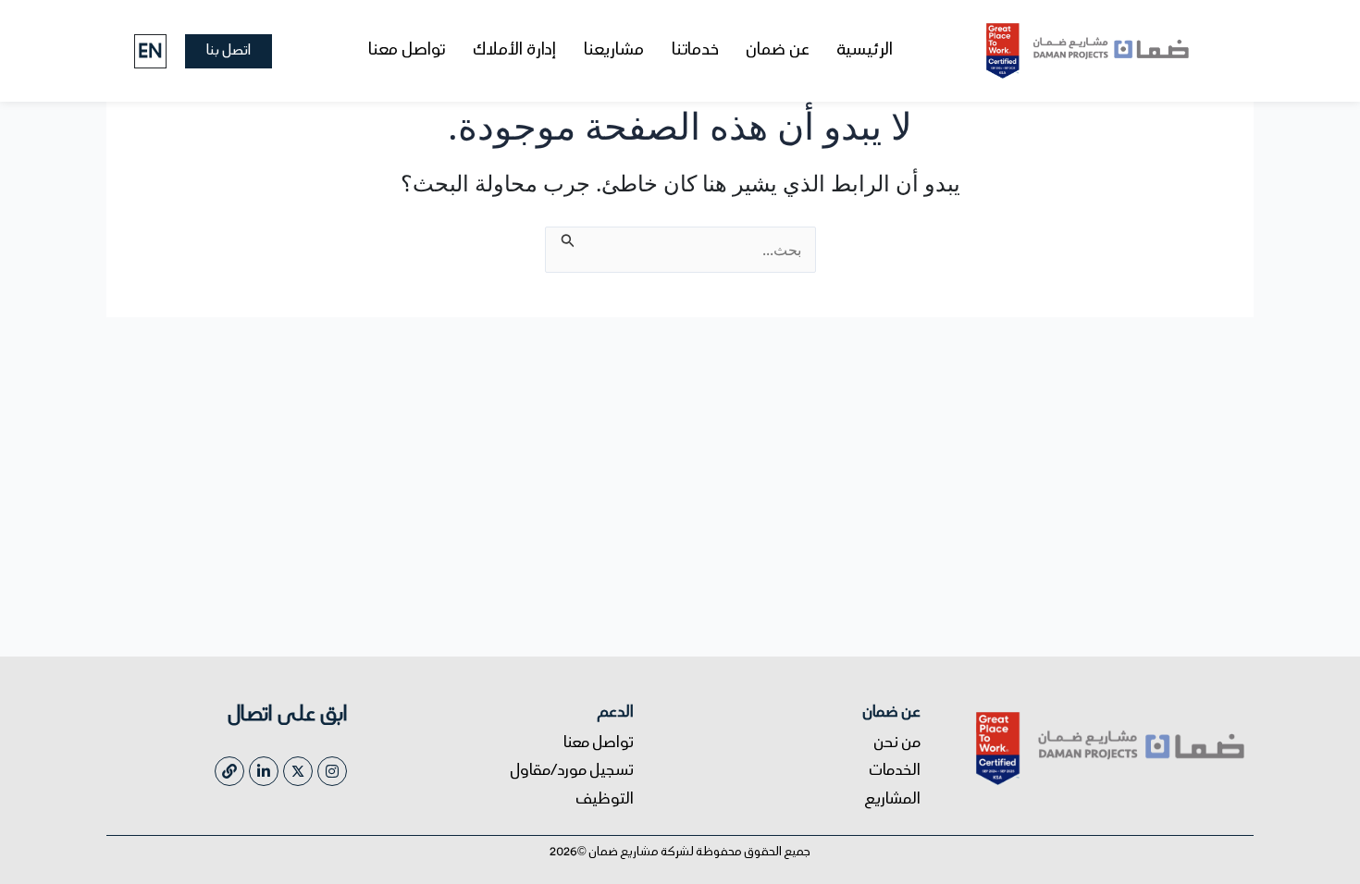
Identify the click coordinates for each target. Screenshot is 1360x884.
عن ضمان (778, 51)
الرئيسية (865, 51)
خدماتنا (695, 51)
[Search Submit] (566, 238)
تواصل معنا (406, 51)
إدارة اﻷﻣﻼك (514, 51)
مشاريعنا (614, 51)
